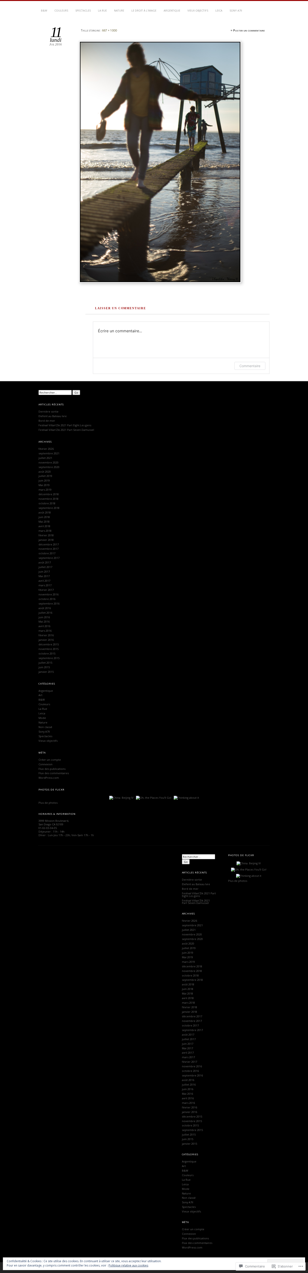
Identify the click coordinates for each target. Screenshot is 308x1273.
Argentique (172, 10)
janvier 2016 (46, 640)
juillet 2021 (45, 458)
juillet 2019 (45, 476)
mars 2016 (44, 630)
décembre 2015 (48, 644)
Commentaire (249, 366)
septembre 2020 (48, 467)
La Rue (102, 10)
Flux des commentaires (53, 773)
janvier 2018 (46, 540)
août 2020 (44, 471)
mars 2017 (44, 585)
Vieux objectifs (197, 10)
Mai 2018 (44, 521)
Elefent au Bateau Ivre (52, 416)
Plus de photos (48, 802)
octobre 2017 (46, 553)
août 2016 (44, 608)
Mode (42, 718)
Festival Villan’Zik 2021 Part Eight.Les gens (64, 425)
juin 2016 (44, 617)
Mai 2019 (44, 485)
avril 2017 (44, 580)
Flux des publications (51, 769)
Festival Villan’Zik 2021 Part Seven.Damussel (66, 430)
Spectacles (83, 10)
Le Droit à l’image (143, 10)
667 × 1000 (109, 30)
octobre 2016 (46, 599)
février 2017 (46, 590)
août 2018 (44, 512)
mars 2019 (44, 489)
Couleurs (61, 10)
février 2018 (46, 535)
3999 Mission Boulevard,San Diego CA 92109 (53, 822)
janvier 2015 (46, 672)
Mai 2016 (44, 621)
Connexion (45, 764)
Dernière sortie (48, 411)
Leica (218, 10)
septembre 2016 (48, 603)
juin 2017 (44, 571)
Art (40, 695)
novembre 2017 (48, 548)
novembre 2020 (48, 462)
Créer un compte (49, 759)
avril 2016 (44, 626)
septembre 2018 (48, 508)
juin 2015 (44, 667)
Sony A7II (236, 10)
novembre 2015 (48, 649)
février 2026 (46, 449)
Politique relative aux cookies (128, 1265)
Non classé (45, 727)
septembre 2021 (48, 453)
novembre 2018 (48, 499)
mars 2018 (44, 530)
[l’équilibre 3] (172, 162)
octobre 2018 (46, 503)
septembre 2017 (48, 558)
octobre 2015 (46, 653)
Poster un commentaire (249, 30)
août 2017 (44, 562)
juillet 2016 (45, 612)
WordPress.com (48, 777)
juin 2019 (44, 480)
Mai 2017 (44, 576)
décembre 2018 (48, 494)
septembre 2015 (48, 658)
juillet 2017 (45, 567)
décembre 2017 (48, 544)
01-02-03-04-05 (47, 828)
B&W (44, 10)
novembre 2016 (48, 594)
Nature (119, 10)
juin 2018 (44, 517)
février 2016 (46, 635)
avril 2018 (44, 526)
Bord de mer (46, 420)
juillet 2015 (45, 662)
